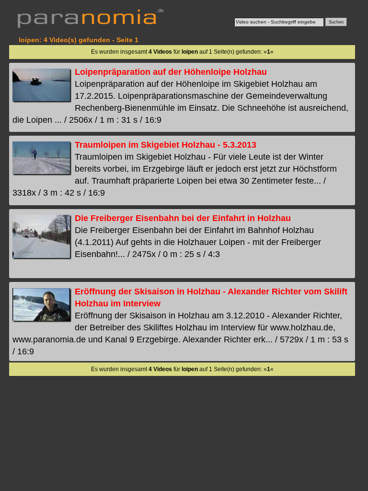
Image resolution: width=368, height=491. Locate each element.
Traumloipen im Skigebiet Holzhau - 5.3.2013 (165, 145)
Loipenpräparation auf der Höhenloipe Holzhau (171, 72)
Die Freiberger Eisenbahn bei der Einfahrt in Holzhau (183, 218)
